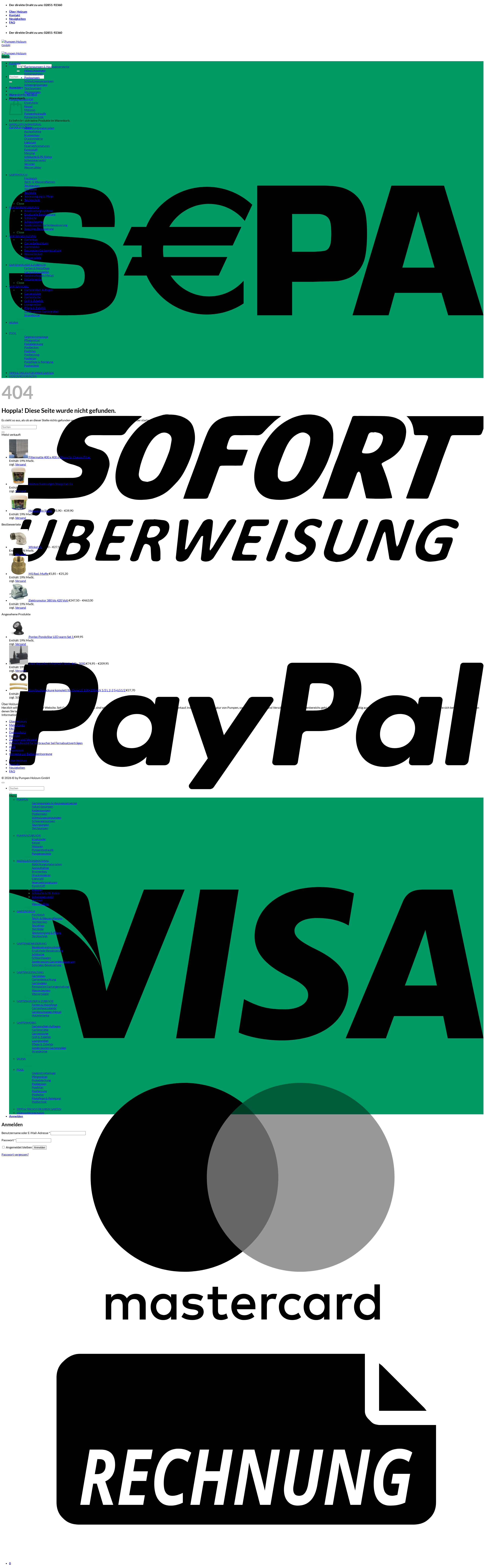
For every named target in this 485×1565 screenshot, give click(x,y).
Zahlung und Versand (23, 739)
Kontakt (14, 15)
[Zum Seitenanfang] (3, 782)
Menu (5, 56)
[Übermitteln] (18, 71)
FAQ (12, 22)
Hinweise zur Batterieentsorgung (30, 754)
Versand (20, 464)
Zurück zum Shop (20, 127)
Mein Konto (17, 725)
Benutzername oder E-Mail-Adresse (26, 1133)
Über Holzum (18, 11)
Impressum (16, 750)
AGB (12, 746)
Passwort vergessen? (15, 1154)
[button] (16, 87)
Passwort (9, 1140)
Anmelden (39, 1147)
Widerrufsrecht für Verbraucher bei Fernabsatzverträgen (46, 743)
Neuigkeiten (17, 18)
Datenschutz (17, 732)
